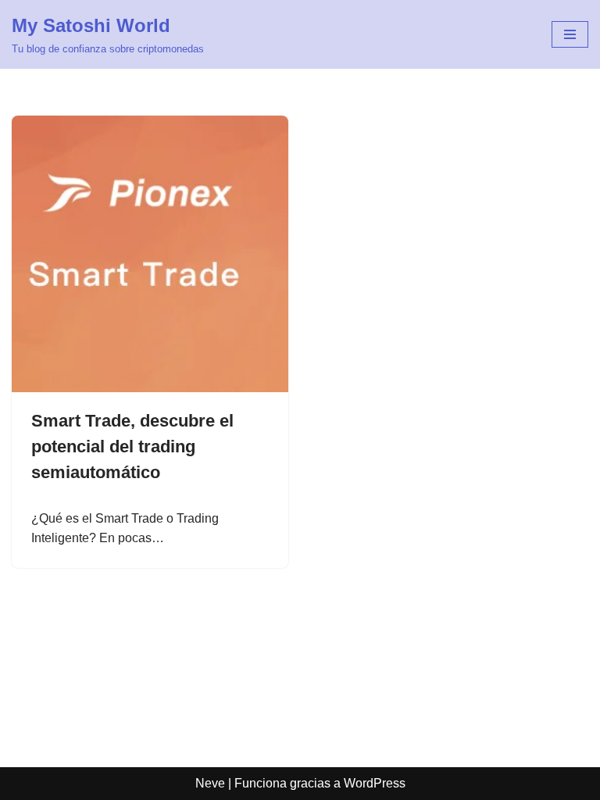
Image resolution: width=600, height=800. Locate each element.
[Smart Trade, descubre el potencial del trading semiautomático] (150, 254)
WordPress (374, 783)
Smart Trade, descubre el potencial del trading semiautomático (132, 446)
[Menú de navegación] (570, 34)
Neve (210, 783)
